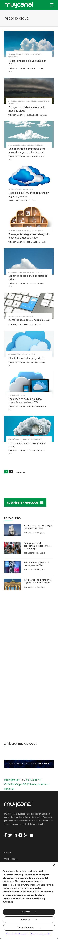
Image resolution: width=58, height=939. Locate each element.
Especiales (32, 101)
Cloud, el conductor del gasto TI (26, 358)
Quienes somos (10, 859)
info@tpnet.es (12, 780)
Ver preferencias (25, 927)
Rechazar (26, 920)
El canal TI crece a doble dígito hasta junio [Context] (38, 527)
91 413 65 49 (33, 780)
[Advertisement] (29, 696)
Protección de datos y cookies (17, 934)
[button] (53, 865)
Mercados (22, 145)
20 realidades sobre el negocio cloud (29, 319)
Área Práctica (13, 439)
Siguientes (20, 472)
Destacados (22, 54)
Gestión (23, 439)
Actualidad (13, 54)
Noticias (30, 145)
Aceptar (26, 912)
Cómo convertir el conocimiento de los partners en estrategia (38, 546)
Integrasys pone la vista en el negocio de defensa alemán (37, 581)
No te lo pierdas (34, 54)
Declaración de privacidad (40, 934)
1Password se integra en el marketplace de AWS (36, 563)
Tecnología (13, 57)
